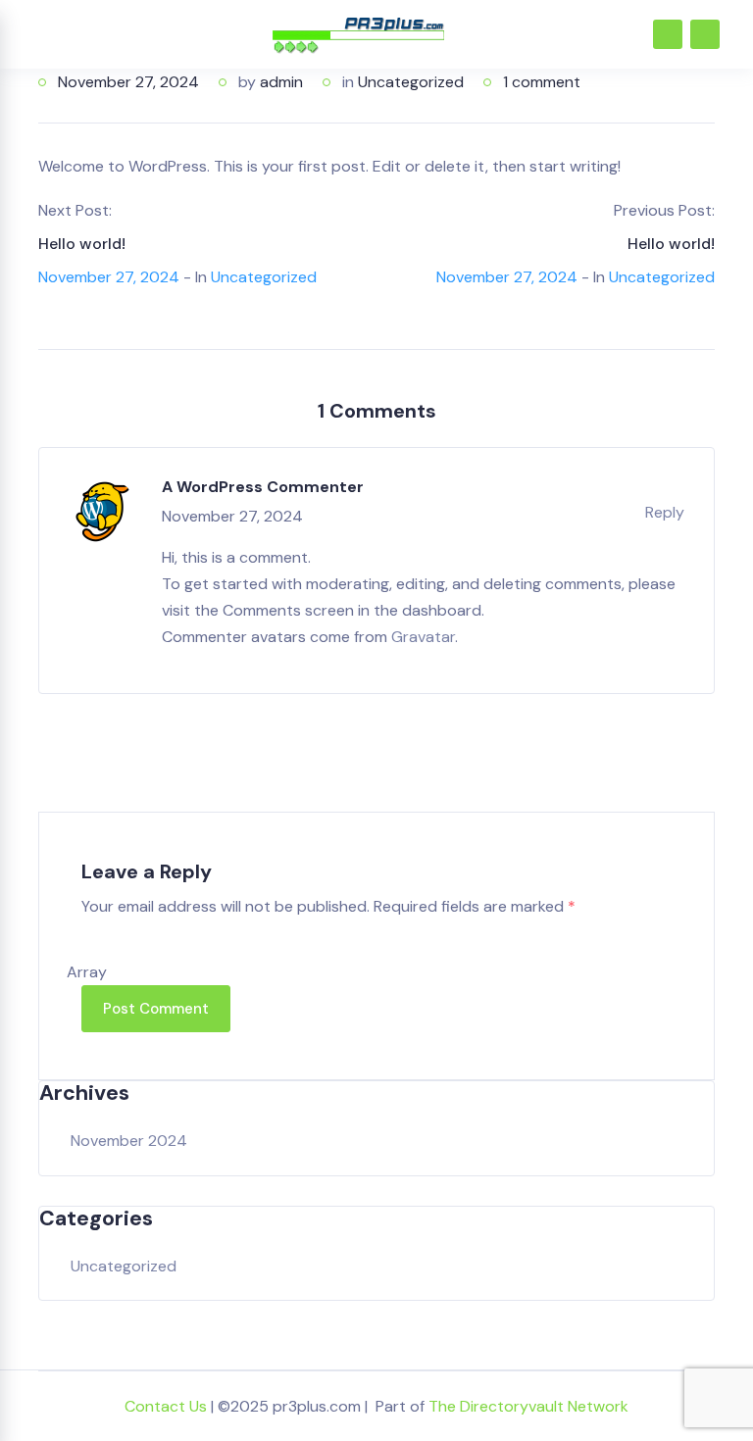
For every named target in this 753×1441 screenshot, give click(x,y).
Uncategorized (411, 82)
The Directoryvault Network (528, 1406)
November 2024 (129, 1140)
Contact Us (166, 1406)
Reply (664, 512)
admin (281, 82)
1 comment (541, 82)
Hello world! (82, 243)
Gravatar (423, 636)
